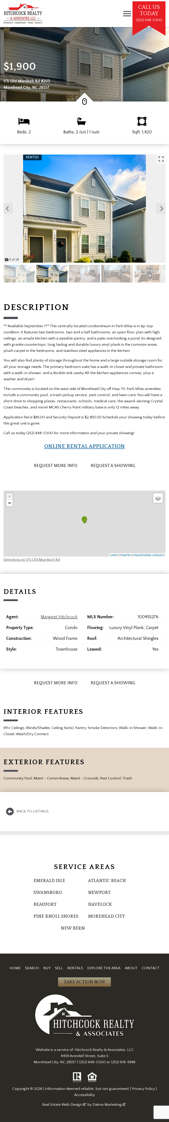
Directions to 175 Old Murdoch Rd (32, 559)
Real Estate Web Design (62, 1104)
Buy (47, 968)
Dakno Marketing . (109, 1104)
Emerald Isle (49, 880)
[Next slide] (161, 208)
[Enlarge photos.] (161, 159)
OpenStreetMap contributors (149, 555)
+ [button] (9, 496)
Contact (151, 968)
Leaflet (113, 555)
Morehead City (106, 916)
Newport (99, 892)
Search (32, 968)
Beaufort (45, 904)
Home (15, 968)
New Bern (73, 928)
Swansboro (47, 892)
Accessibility (84, 1095)
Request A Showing (113, 465)
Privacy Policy (143, 1089)
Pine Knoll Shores (55, 916)
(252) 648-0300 (92, 1062)
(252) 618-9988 (123, 1062)
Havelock (100, 904)
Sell (59, 968)
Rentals (75, 968)
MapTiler (126, 555)
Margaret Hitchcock (59, 617)
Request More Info (55, 465)
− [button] (9, 503)
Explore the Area (103, 968)
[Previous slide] (7, 208)
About (131, 968)
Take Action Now (84, 982)
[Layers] (158, 498)
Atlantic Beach (107, 880)
